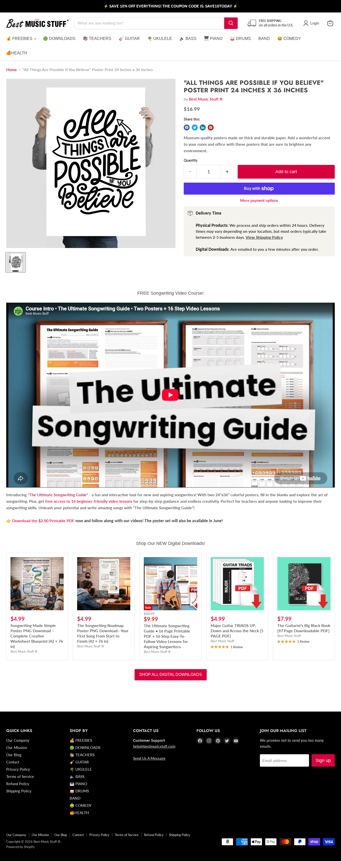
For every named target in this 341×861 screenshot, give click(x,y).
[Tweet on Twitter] (195, 127)
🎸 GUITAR (129, 38)
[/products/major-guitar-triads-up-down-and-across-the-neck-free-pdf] (237, 583)
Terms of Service (20, 776)
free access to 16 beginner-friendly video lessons (88, 501)
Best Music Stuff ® (206, 99)
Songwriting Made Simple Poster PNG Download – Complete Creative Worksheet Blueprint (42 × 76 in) (36, 636)
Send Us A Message (149, 758)
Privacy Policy (18, 769)
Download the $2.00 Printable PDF (43, 520)
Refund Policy (17, 783)
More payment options (259, 200)
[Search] (231, 23)
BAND (264, 38)
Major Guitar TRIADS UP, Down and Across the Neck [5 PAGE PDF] (237, 630)
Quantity (190, 160)
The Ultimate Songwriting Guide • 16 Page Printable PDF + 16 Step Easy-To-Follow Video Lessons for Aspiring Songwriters (167, 636)
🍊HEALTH (16, 53)
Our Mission (16, 747)
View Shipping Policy (264, 237)
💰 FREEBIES (19, 38)
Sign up (323, 760)
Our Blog (13, 754)
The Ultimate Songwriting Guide (58, 494)
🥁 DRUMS (240, 38)
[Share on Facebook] (187, 127)
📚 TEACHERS (97, 38)
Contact (12, 762)
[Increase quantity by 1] (227, 172)
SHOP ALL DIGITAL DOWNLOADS (170, 674)
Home (11, 69)
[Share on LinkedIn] (203, 127)
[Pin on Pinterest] (211, 127)
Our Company (17, 740)
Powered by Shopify (20, 847)
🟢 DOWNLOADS (59, 38)
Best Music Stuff (222, 641)
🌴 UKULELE (159, 38)
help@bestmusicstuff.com (154, 746)
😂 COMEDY (289, 38)
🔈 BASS (187, 38)
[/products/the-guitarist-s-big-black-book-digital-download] (304, 583)
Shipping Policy (18, 791)
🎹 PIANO (213, 38)
